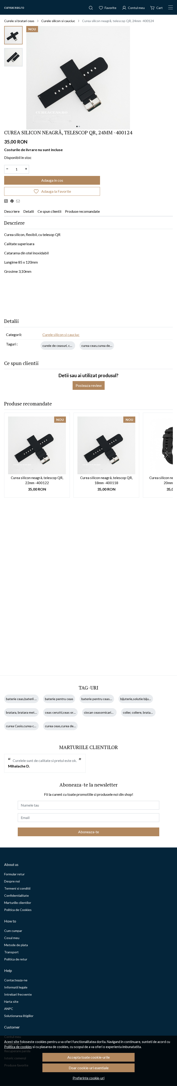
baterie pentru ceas (59, 699)
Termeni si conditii (17, 888)
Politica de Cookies (18, 910)
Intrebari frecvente (18, 994)
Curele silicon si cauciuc (58, 21)
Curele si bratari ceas (19, 21)
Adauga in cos (52, 180)
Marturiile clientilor (17, 903)
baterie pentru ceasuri (97, 699)
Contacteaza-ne (15, 980)
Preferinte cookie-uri (88, 1078)
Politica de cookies (18, 1047)
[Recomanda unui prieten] (19, 201)
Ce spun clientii (49, 211)
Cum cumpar (13, 931)
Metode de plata (16, 945)
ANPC (8, 1009)
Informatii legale (15, 987)
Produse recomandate (82, 211)
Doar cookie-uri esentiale (89, 1068)
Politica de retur (15, 959)
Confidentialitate (16, 895)
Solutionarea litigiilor (18, 1016)
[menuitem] (13, 35)
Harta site (11, 1001)
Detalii (28, 211)
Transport (11, 952)
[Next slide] (165, 455)
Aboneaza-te (88, 832)
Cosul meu (11, 938)
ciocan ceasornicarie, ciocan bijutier (109, 712)
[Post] (7, 201)
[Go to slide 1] (77, 126)
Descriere (12, 211)
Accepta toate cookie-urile (88, 1057)
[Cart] (156, 7)
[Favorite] (107, 7)
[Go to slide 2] (79, 126)
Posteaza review (89, 385)
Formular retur (14, 874)
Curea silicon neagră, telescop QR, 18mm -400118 (106, 480)
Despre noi (12, 881)
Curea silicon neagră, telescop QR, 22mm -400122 (37, 480)
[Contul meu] (133, 7)
